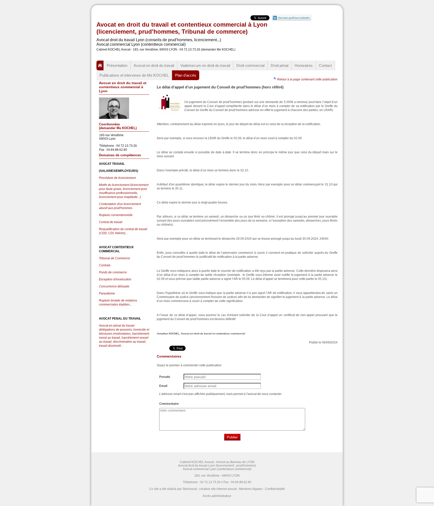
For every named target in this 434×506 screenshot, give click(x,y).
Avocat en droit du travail (154, 65)
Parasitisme (107, 293)
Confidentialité (275, 489)
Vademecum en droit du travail (205, 65)
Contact (325, 65)
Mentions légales (250, 489)
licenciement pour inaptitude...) (120, 197)
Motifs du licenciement (114, 185)
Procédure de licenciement (117, 178)
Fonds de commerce (113, 272)
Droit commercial (250, 65)
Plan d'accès (185, 75)
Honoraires (304, 65)
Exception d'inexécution (115, 279)
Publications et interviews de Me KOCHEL (134, 75)
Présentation (117, 65)
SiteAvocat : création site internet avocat (209, 489)
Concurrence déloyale (114, 286)
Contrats (105, 265)
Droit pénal (279, 65)
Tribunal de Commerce (114, 258)
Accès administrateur (217, 496)
